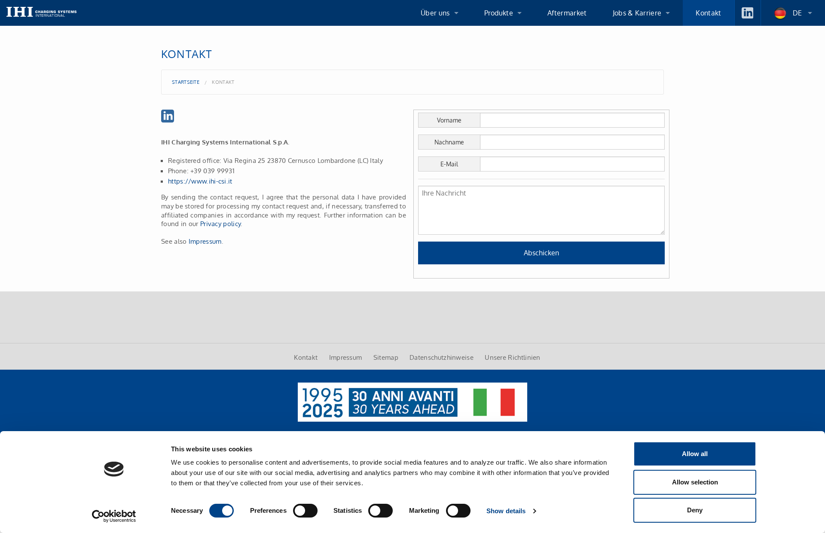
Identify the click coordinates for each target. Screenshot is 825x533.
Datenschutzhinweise (441, 357)
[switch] (305, 511)
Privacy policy (220, 223)
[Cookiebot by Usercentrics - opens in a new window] (114, 516)
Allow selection (695, 482)
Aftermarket (567, 13)
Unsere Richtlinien (512, 357)
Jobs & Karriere (637, 13)
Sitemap (385, 357)
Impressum (205, 241)
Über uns (435, 13)
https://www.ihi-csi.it (200, 181)
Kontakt (708, 13)
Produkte (498, 13)
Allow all (695, 453)
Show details (506, 511)
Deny (695, 510)
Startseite (185, 82)
